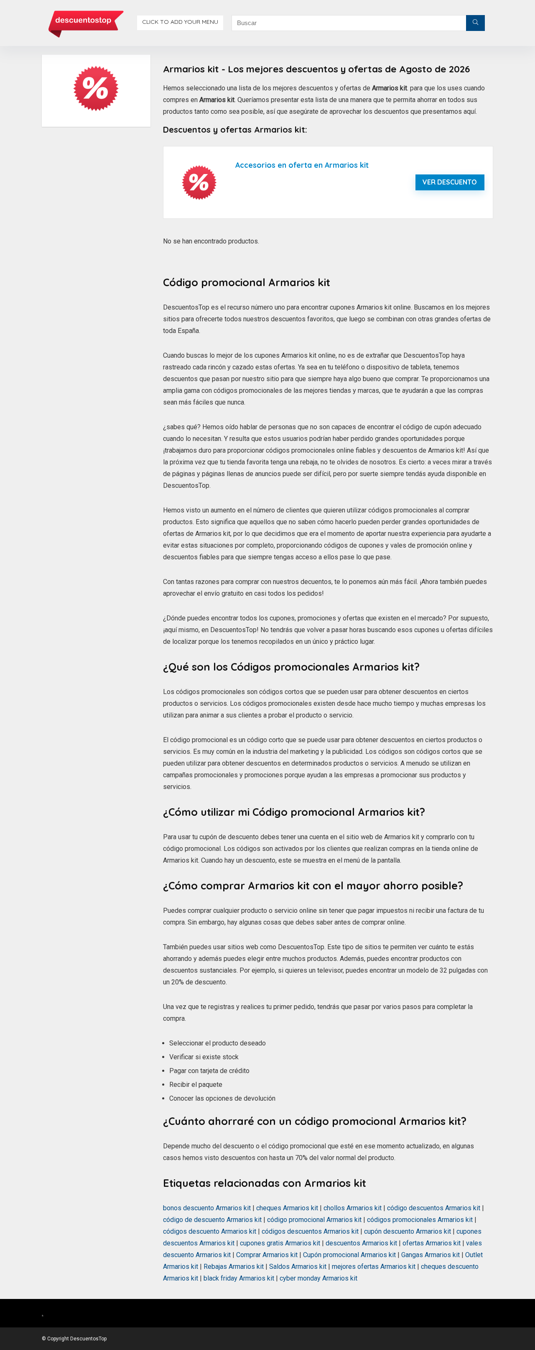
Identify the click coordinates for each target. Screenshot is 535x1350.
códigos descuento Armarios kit (209, 1231)
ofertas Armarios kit (432, 1243)
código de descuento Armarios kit (212, 1220)
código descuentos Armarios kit (433, 1208)
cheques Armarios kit (287, 1208)
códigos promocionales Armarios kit (420, 1220)
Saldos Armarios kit (297, 1267)
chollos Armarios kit (353, 1208)
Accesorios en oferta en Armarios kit (302, 164)
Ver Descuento (450, 182)
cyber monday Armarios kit (318, 1278)
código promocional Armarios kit (314, 1220)
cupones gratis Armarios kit (280, 1243)
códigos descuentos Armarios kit (310, 1231)
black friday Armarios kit (239, 1278)
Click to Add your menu (180, 22)
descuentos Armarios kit (361, 1243)
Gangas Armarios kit (430, 1255)
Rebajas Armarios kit (234, 1267)
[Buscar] (475, 23)
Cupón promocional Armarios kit (349, 1255)
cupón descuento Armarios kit (407, 1231)
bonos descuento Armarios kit (207, 1208)
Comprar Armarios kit (267, 1255)
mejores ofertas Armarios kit (373, 1267)
